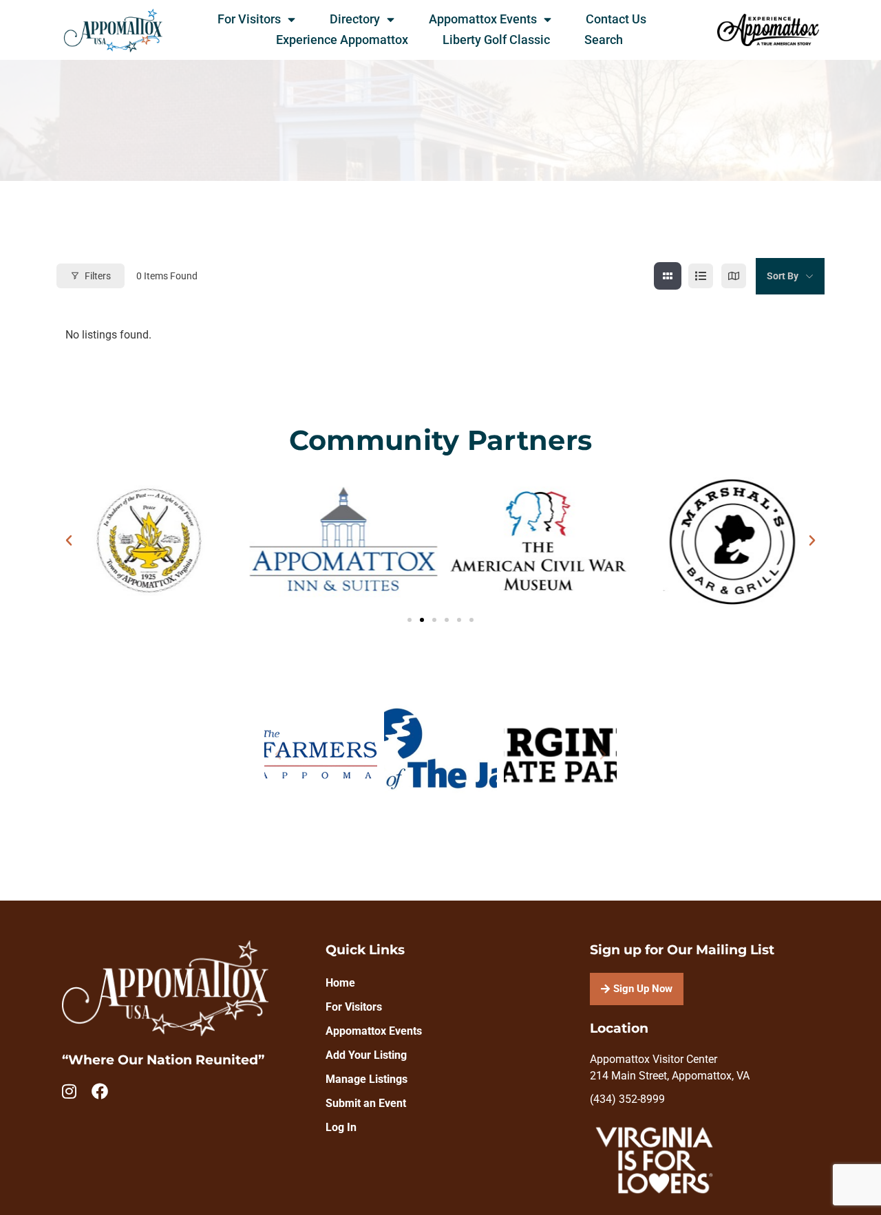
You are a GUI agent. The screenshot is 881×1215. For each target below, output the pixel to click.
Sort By (782, 275)
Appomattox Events (483, 19)
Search (603, 40)
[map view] (733, 276)
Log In (341, 1127)
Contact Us (616, 19)
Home (340, 982)
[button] (69, 541)
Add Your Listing (366, 1055)
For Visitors (249, 19)
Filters (98, 275)
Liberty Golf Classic (496, 40)
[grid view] (667, 276)
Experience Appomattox (342, 40)
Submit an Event (366, 1103)
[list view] (700, 276)
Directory (355, 19)
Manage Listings (366, 1079)
